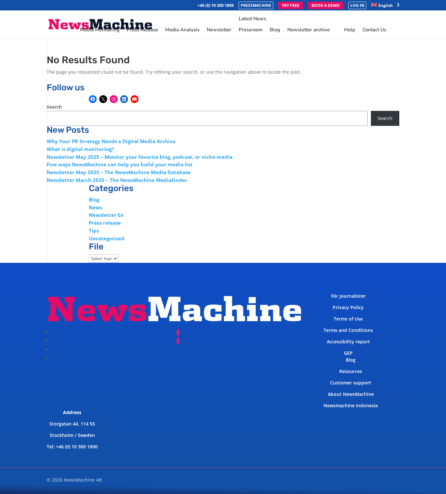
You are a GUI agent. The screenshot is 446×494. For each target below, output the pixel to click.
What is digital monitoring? (80, 149)
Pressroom (251, 29)
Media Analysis (182, 30)
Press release (105, 222)
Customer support (350, 383)
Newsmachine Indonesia (351, 405)
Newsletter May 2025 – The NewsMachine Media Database (119, 172)
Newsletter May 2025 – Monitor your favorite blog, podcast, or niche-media (139, 157)
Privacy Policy (348, 307)
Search (54, 107)
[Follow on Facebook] (178, 332)
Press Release (142, 30)
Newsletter (219, 30)
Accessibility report (348, 341)
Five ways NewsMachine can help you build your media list (120, 164)
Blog (275, 29)
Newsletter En (106, 215)
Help (349, 30)
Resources (350, 371)
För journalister (348, 296)
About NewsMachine (351, 394)
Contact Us (374, 30)
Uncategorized (106, 238)
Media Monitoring (99, 30)
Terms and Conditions (348, 330)
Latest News (252, 19)
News (95, 207)
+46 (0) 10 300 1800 (216, 6)
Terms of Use (348, 319)
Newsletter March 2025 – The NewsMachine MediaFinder (117, 180)
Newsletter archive (308, 29)
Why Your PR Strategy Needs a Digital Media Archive (111, 141)
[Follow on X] (178, 341)
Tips (94, 230)
